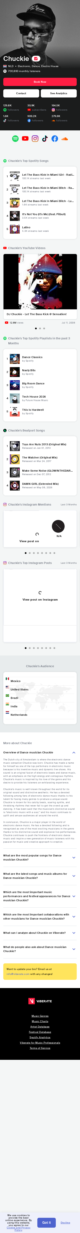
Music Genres (40, 1016)
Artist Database (40, 1026)
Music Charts (40, 1021)
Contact (21, 93)
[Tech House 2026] (14, 398)
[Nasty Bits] (14, 371)
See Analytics (58, 93)
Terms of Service (40, 1048)
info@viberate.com (18, 974)
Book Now (40, 82)
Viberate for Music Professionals (40, 1042)
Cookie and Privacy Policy (19, 1229)
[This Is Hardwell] (14, 411)
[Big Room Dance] (14, 385)
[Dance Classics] (14, 358)
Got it (46, 1222)
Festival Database (40, 1032)
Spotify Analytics (40, 1037)
